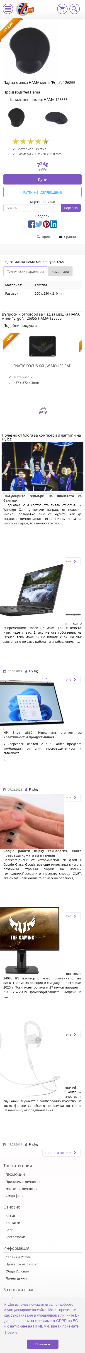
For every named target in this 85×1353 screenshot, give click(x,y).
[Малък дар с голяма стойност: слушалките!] (22, 1060)
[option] (23, 117)
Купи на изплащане (42, 192)
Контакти (13, 1223)
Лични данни (16, 1278)
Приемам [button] (42, 1344)
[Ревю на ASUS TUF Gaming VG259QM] (22, 942)
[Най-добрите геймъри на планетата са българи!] (42, 469)
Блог (9, 1230)
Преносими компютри (23, 1181)
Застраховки (15, 1237)
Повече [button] (11, 1332)
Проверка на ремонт (22, 1264)
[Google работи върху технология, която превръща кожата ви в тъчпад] (22, 824)
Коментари (60, 271)
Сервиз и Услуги (18, 1257)
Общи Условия (17, 1271)
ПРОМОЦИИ (15, 1174)
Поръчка (71, 208)
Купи (42, 179)
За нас (11, 1216)
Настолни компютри (22, 1188)
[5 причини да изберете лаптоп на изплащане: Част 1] (22, 587)
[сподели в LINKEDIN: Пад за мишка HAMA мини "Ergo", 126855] (53, 223)
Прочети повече (58, 1153)
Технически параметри (25, 271)
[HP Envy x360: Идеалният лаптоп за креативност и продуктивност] (22, 705)
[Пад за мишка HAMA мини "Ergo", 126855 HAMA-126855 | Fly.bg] (26, 5)
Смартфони (15, 1196)
